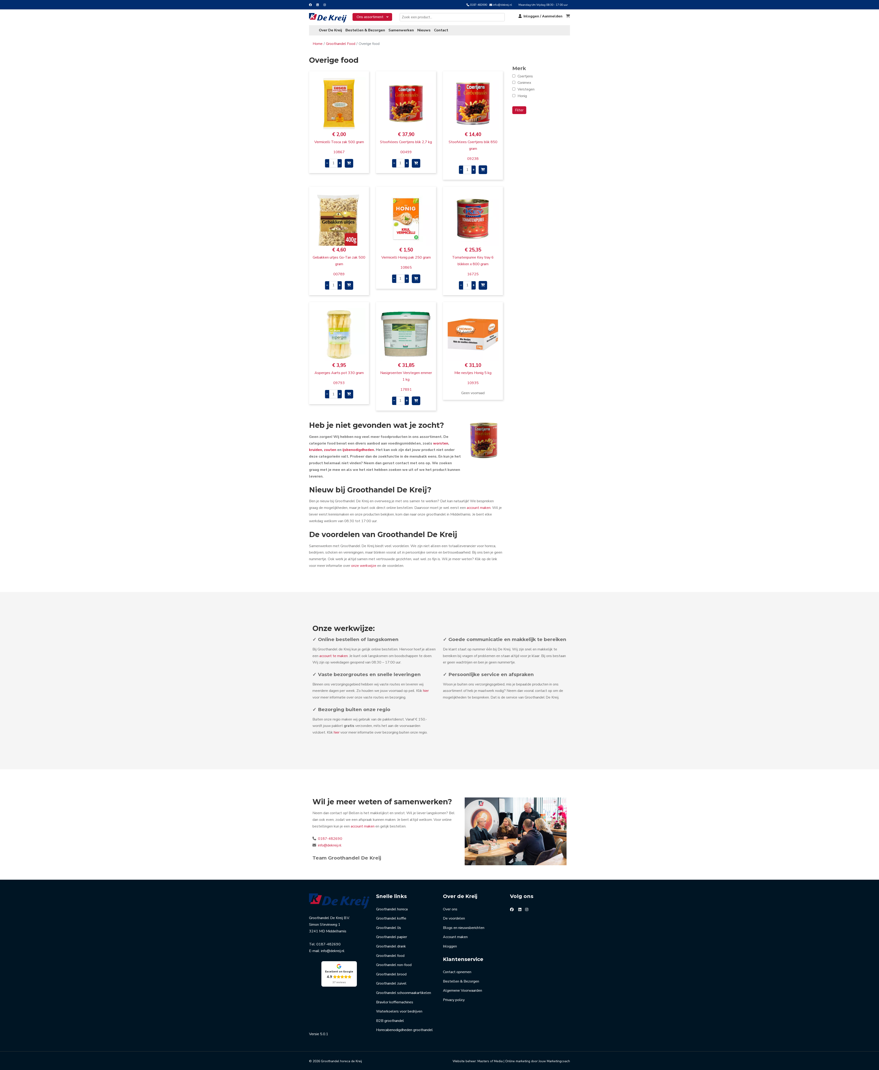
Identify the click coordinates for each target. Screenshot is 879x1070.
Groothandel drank (391, 946)
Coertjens (525, 76)
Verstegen (526, 89)
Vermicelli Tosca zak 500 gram (339, 142)
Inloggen (450, 946)
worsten (440, 443)
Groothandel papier (391, 936)
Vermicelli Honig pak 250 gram (406, 257)
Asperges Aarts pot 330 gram (339, 372)
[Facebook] (310, 5)
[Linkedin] (317, 5)
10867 (339, 152)
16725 (473, 274)
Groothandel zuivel (391, 983)
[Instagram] (324, 5)
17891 (406, 389)
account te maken (333, 655)
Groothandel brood (391, 974)
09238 (473, 158)
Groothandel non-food (394, 964)
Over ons (450, 909)
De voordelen (454, 918)
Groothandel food (390, 955)
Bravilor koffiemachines (394, 1002)
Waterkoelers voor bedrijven (399, 1011)
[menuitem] (372, 17)
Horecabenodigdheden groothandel (404, 1029)
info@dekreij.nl (502, 5)
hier (426, 690)
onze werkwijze (363, 565)
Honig (522, 95)
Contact (441, 30)
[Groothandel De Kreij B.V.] (331, 18)
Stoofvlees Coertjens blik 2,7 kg (406, 142)
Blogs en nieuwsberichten (463, 927)
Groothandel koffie (391, 918)
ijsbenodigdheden (358, 449)
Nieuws (424, 30)
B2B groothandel (390, 1020)
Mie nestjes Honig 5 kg (472, 372)
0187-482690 (478, 5)
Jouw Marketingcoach (554, 1061)
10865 (406, 267)
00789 (339, 274)
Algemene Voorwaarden (462, 990)
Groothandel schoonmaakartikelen (403, 992)
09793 (339, 382)
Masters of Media (490, 1061)
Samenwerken (401, 30)
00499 (406, 152)
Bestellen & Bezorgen (365, 30)
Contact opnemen (457, 971)
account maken (479, 507)
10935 (473, 382)
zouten (330, 449)
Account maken (455, 936)
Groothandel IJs (388, 927)
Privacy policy (454, 999)
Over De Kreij (330, 30)
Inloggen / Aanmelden (543, 16)
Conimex (524, 82)
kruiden (315, 449)
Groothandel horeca (392, 909)
